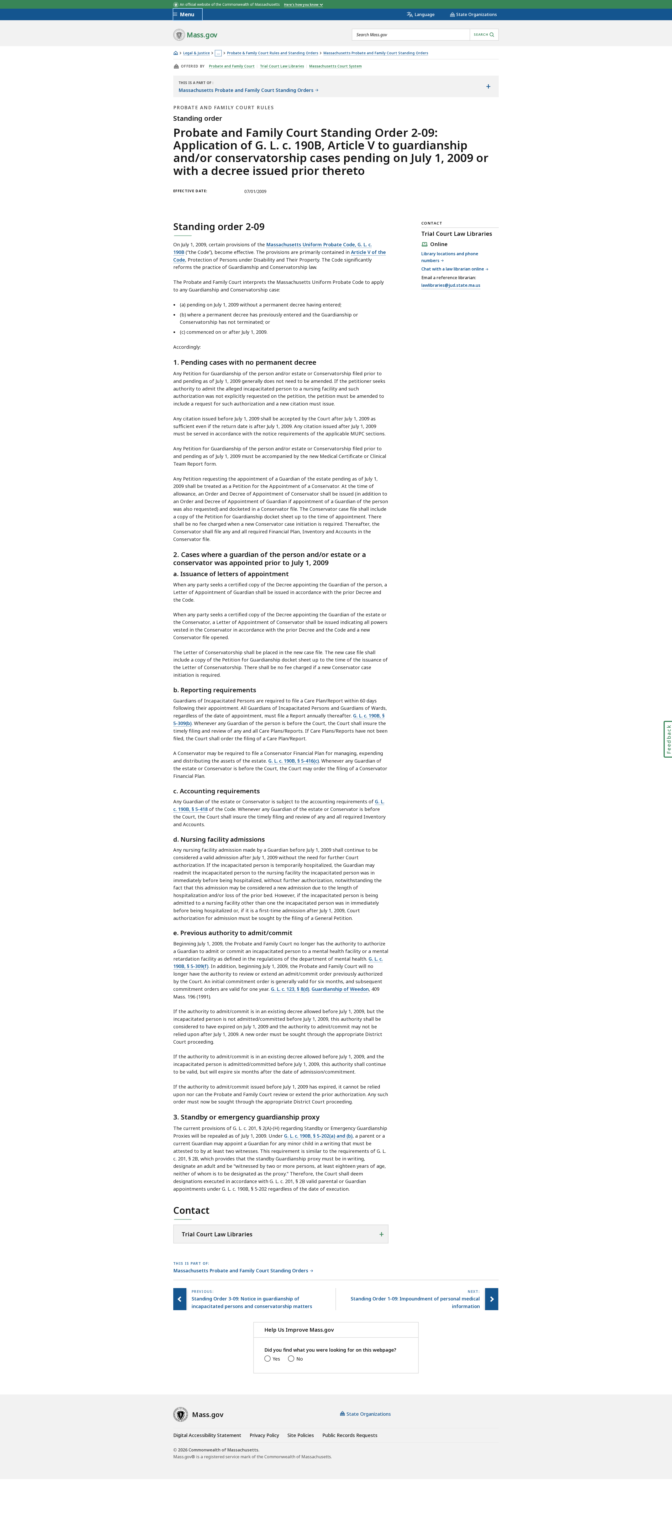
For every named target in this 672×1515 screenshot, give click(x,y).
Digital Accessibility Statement (207, 1435)
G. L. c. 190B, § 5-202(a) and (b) (318, 1136)
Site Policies (300, 1435)
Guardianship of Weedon (340, 989)
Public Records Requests (349, 1435)
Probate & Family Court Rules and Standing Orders (272, 53)
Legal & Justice (196, 53)
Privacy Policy (264, 1435)
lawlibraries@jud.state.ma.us (450, 285)
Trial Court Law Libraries (282, 66)
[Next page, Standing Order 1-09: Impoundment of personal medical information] (491, 1299)
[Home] (175, 52)
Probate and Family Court (232, 66)
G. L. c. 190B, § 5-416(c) (293, 761)
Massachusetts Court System (335, 66)
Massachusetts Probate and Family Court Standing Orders (375, 53)
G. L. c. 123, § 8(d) (290, 989)
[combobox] (425, 35)
